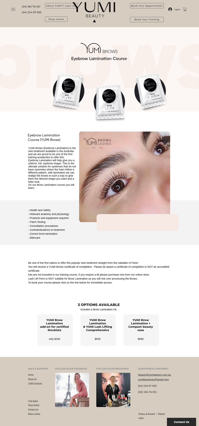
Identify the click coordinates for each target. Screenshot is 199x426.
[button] (13, 9)
